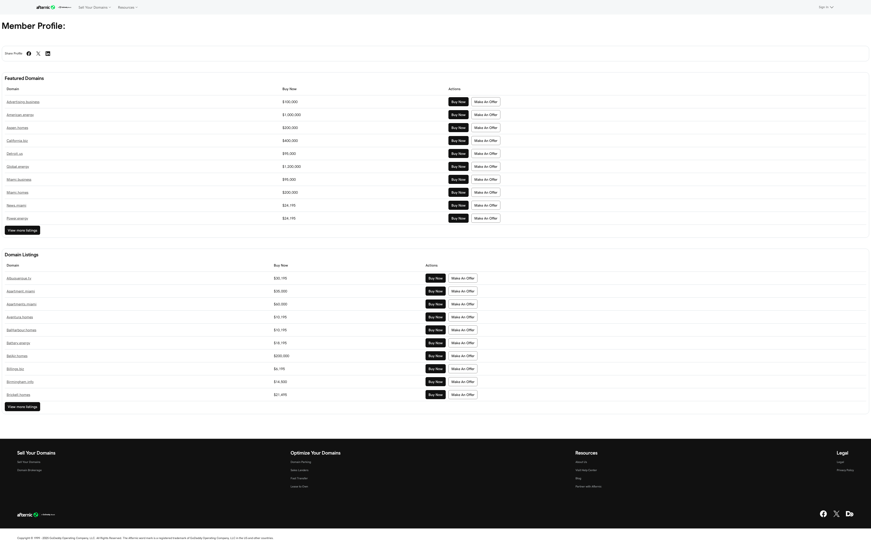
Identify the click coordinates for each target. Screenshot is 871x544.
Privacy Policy (845, 470)
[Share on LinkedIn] (48, 53)
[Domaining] (850, 516)
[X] (836, 516)
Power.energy (17, 218)
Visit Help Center (586, 470)
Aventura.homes (20, 317)
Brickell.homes (18, 394)
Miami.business (19, 179)
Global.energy (18, 166)
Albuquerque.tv (19, 278)
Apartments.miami (22, 304)
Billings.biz (15, 369)
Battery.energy (18, 343)
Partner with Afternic (588, 486)
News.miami (16, 205)
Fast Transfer (299, 478)
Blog (578, 478)
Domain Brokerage (29, 470)
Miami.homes (17, 192)
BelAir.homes (17, 356)
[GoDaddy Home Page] (36, 515)
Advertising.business (23, 102)
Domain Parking (301, 461)
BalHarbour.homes (21, 330)
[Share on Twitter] (38, 53)
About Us (581, 461)
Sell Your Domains (28, 461)
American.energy (20, 114)
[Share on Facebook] (29, 53)
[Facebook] (823, 516)
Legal (840, 461)
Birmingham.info (20, 381)
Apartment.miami (21, 291)
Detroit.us (15, 153)
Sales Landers (299, 470)
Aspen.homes (17, 127)
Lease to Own (299, 486)
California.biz (17, 140)
